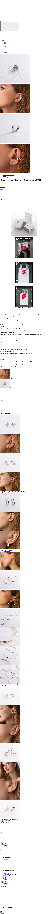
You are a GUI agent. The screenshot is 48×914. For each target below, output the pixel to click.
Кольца (4, 43)
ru (0, 848)
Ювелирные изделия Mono (8, 175)
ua (1, 848)
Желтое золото (13, 387)
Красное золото (13, 378)
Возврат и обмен (6, 856)
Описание (2, 188)
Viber (1, 842)
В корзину (2, 187)
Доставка (10, 188)
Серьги (4, 42)
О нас (4, 851)
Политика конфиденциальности (9, 853)
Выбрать (2, 912)
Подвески (5, 49)
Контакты (5, 858)
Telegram (2, 832)
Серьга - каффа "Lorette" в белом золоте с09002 (12, 177)
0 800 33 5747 (3, 821)
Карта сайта (5, 859)
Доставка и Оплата (6, 875)
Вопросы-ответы (6, 857)
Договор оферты (6, 852)
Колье (4, 44)
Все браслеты (8, 47)
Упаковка (6, 188)
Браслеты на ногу (8, 48)
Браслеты (5, 45)
